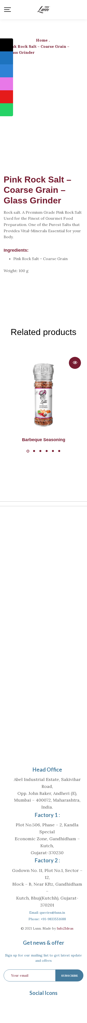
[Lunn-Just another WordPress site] (43, 9)
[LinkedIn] (48, 1005)
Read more (75, 363)
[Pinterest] (39, 1005)
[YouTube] (56, 1005)
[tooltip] (6, 44)
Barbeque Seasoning (43, 439)
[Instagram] (65, 1005)
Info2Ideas (65, 928)
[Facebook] (22, 1005)
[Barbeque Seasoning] (43, 394)
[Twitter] (30, 1005)
